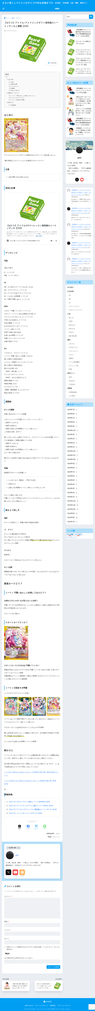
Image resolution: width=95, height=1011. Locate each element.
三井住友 (72, 384)
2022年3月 (72, 488)
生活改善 (66, 3)
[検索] (91, 17)
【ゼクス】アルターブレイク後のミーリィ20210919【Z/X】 (29, 802)
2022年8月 (72, 468)
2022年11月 (72, 455)
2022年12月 (72, 451)
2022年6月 (72, 476)
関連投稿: (13, 105)
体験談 (57, 8)
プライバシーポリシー (41, 1005)
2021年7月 (72, 522)
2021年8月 (72, 517)
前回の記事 (14, 84)
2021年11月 (72, 505)
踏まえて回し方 (15, 90)
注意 (12, 82)
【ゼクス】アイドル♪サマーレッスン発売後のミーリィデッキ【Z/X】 (32, 809)
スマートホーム (74, 306)
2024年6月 (72, 422)
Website (22, 876)
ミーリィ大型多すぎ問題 (17, 100)
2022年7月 (72, 472)
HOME (49, 1001)
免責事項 (52, 1005)
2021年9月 (72, 513)
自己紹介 (58, 3)
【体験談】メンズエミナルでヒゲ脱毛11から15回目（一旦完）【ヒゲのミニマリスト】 (81, 192)
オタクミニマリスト (75, 310)
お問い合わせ (29, 1005)
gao (86, 213)
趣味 (76, 3)
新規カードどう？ (13, 93)
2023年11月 (72, 430)
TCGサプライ (73, 347)
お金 (72, 3)
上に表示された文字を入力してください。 (19, 958)
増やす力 (72, 328)
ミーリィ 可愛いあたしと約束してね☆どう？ (23, 95)
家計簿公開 (73, 336)
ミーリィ (57, 837)
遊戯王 (71, 358)
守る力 (71, 332)
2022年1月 (72, 497)
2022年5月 (72, 480)
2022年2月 (72, 492)
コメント (8, 896)
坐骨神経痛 (73, 392)
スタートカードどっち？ (17, 97)
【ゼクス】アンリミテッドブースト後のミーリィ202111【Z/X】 (31, 806)
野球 (70, 369)
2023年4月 (72, 434)
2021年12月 (72, 501)
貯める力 (72, 325)
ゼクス (58, 833)
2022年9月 (72, 463)
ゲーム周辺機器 (74, 362)
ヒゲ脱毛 (72, 396)
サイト (6, 939)
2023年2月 (72, 443)
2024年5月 (72, 426)
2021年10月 (72, 509)
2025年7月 (72, 409)
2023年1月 (72, 447)
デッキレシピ (14, 86)
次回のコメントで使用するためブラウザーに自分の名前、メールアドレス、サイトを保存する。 (33, 948)
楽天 (70, 377)
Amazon (72, 381)
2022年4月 (72, 484)
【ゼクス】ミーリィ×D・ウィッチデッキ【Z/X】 (25, 813)
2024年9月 (72, 414)
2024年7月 (72, 418)
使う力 (71, 318)
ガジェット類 (73, 365)
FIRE (71, 321)
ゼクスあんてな (71, 537)
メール (7, 930)
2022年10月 (72, 459)
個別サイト (84, 3)
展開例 (13, 88)
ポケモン (72, 344)
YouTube (15, 876)
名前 (6, 921)
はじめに (11, 79)
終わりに (11, 102)
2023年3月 (72, 439)
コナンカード (73, 351)
